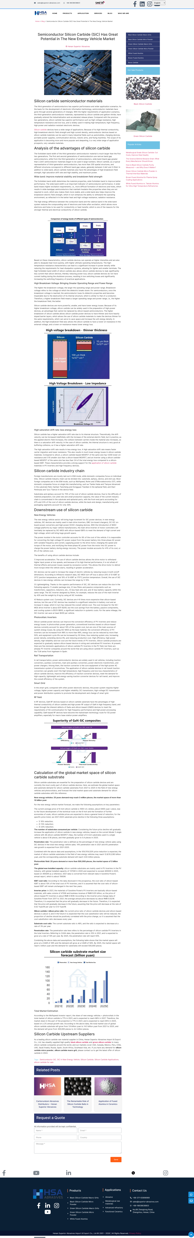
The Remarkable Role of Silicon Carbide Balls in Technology (78, 1104)
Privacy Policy (135, 1233)
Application (83, 13)
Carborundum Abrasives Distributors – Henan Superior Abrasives (47, 1104)
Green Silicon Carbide (143, 136)
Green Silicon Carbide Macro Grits (140, 44)
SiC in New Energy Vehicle (68, 1059)
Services (98, 13)
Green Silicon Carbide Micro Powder (141, 49)
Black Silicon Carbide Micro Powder (140, 39)
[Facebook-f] (135, 4)
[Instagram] (149, 4)
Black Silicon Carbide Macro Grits (139, 35)
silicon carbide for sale (43, 1062)
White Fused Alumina (135, 53)
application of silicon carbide (104, 463)
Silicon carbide (40, 129)
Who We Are (123, 13)
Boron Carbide (133, 62)
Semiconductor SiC (48, 1059)
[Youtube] (47, 1212)
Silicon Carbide (87, 1059)
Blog (110, 13)
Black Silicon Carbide (143, 104)
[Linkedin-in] (47, 1205)
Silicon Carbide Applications (107, 1059)
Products (67, 13)
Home (54, 13)
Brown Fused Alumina (135, 58)
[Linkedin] (142, 4)
